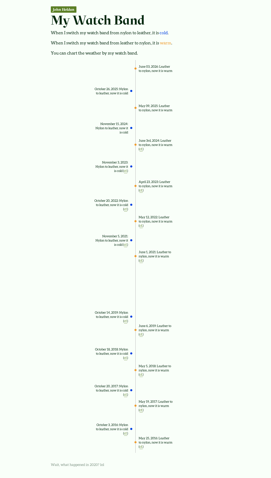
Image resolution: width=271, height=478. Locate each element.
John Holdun (63, 9)
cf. (141, 149)
